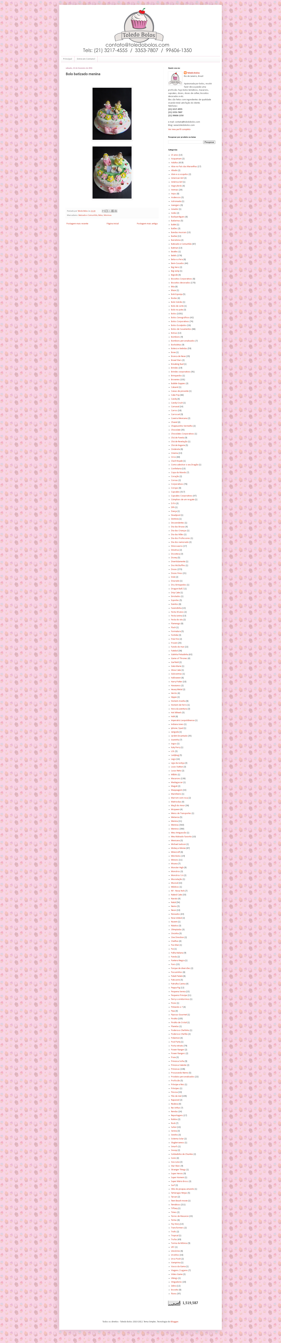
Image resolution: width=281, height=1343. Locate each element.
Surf (173, 1185)
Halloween (176, 678)
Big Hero (175, 267)
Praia (173, 1057)
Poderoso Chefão (179, 1034)
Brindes (174, 368)
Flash (173, 627)
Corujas (174, 488)
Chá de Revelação (179, 441)
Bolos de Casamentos (181, 329)
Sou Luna (175, 1162)
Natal (173, 902)
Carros (174, 410)
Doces (174, 569)
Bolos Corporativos (180, 321)
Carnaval (175, 406)
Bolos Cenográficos (180, 317)
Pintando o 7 (177, 1007)
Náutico (174, 926)
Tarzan (174, 1197)
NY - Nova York (178, 891)
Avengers (175, 205)
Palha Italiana (177, 953)
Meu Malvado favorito (181, 836)
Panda (174, 957)
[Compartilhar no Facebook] (112, 211)
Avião (173, 213)
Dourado (175, 581)
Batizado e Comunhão (88, 215)
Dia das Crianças (179, 530)
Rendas (174, 1111)
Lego (173, 759)
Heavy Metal (176, 689)
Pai (172, 949)
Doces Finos (176, 573)
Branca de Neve (178, 356)
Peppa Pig (175, 988)
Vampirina (176, 1262)
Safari (174, 1127)
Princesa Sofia (177, 1061)
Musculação (176, 879)
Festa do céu (177, 620)
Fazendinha (176, 608)
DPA (173, 507)
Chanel (174, 422)
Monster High (177, 867)
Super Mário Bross (179, 1181)
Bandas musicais (179, 232)
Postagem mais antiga (147, 224)
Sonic (173, 1158)
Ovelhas (175, 941)
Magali (174, 786)
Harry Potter (176, 682)
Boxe (173, 352)
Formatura (176, 631)
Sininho (174, 1135)
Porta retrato (177, 1046)
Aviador (174, 209)
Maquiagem (176, 790)
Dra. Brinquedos (178, 585)
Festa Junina (176, 616)
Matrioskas (176, 802)
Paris (173, 964)
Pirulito (174, 1018)
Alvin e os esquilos (179, 174)
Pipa (173, 1011)
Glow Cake (176, 670)
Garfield (175, 662)
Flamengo (175, 623)
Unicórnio (175, 1251)
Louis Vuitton (177, 767)
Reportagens (177, 1115)
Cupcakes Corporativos (182, 496)
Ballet (173, 224)
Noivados (175, 914)
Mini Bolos (176, 856)
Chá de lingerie (178, 445)
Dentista (175, 519)
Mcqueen (175, 809)
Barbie (174, 236)
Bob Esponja (176, 294)
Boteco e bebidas (179, 348)
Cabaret (174, 387)
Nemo (174, 906)
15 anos (174, 155)
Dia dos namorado (180, 542)
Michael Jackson (178, 844)
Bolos (100, 215)
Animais (174, 190)
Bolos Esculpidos (179, 325)
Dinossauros (177, 546)
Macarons (175, 778)
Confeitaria (176, 468)
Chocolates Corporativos (182, 434)
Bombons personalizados (183, 341)
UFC (173, 1247)
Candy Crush (177, 403)
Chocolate (176, 430)
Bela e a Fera (177, 259)
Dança (174, 511)
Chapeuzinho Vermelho (182, 426)
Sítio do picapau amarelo (182, 1189)
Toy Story (175, 1224)
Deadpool (175, 515)
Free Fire (175, 639)
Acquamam (176, 159)
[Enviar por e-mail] (103, 211)
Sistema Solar (177, 1139)
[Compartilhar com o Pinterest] (115, 211)
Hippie (174, 697)
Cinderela (175, 449)
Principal (67, 59)
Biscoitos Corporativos (181, 279)
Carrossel (175, 414)
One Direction (177, 937)
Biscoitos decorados (180, 283)
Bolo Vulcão (176, 302)
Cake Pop (175, 395)
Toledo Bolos (193, 73)
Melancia (175, 817)
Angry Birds (176, 186)
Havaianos (176, 685)
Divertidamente (178, 561)
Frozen (174, 643)
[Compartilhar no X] (109, 211)
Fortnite (174, 635)
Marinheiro (176, 794)
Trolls (173, 1232)
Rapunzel (175, 1100)
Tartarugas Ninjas (179, 1193)
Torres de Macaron (180, 1216)
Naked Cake (176, 895)
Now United (176, 918)
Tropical (174, 1235)
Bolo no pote (177, 310)
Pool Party (176, 1042)
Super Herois (177, 1173)
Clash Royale (177, 461)
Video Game (177, 1274)
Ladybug (175, 755)
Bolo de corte (177, 306)
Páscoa (174, 1092)
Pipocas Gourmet (179, 1015)
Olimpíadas (176, 929)
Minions (174, 860)
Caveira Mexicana (179, 418)
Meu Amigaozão (178, 833)
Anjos (173, 194)
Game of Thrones (179, 658)
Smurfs (174, 1146)
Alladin (174, 170)
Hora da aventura (179, 709)
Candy (174, 399)
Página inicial (113, 224)
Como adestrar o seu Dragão (184, 465)
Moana (174, 864)
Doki (173, 577)
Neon (173, 910)
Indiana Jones (177, 724)
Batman (174, 248)
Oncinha (175, 933)
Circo (173, 457)
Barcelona (176, 240)
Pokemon (175, 1038)
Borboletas (176, 345)
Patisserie (175, 980)
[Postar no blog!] (106, 211)
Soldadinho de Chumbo (182, 1154)
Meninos (175, 829)
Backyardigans (178, 217)
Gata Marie (176, 666)
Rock (173, 1123)
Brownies (175, 379)
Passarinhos (176, 972)
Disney (174, 558)
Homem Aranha (178, 701)
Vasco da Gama (178, 1266)
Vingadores (176, 1282)
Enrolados (176, 596)
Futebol (174, 651)
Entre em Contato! (86, 59)
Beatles (174, 252)
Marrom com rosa (179, 798)
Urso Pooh (176, 1259)
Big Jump (175, 271)
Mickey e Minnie (178, 848)
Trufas (174, 1239)
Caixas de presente (180, 391)
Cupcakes (175, 492)
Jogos (174, 744)
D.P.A (173, 503)
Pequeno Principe (179, 995)
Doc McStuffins (178, 565)
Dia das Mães (177, 534)
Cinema (174, 453)
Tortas (174, 1220)
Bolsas (174, 333)
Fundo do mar (177, 647)
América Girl (176, 182)
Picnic (173, 1003)
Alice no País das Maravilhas (184, 166)
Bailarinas (175, 221)
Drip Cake (175, 592)
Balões (174, 228)
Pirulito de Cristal (179, 1022)
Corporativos (177, 484)
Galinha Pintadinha (179, 654)
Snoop (174, 1150)
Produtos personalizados (182, 1077)
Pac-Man (175, 945)
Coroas (174, 480)
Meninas (108, 215)
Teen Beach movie (179, 1201)
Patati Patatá (177, 976)
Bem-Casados (177, 263)
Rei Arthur (175, 1108)
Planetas (175, 1026)
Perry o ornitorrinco (180, 999)
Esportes (175, 600)
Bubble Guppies (178, 383)
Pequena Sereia (178, 991)
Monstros (175, 871)
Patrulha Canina (178, 984)
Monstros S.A (177, 875)
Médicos (175, 887)
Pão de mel (176, 1096)
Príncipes (175, 1088)
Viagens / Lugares (179, 1270)
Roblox (174, 1119)
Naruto (174, 899)
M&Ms (174, 774)
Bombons (175, 337)
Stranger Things (178, 1170)
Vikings (174, 1278)
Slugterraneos (177, 1142)
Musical (174, 883)
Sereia (174, 1131)
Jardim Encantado (179, 736)
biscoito (174, 1290)
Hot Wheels (176, 712)
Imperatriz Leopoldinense (183, 720)
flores (174, 1294)
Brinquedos (176, 376)
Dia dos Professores (180, 538)
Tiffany (174, 1208)
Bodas (174, 298)
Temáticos (175, 1205)
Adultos (174, 162)
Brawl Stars (176, 360)
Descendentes (177, 523)
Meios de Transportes (181, 813)
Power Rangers (178, 1053)
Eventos (174, 604)
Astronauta (176, 201)
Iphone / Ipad (177, 728)
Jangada (175, 732)
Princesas (175, 1069)
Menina (174, 821)
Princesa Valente (178, 1065)
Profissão (175, 1080)
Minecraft (175, 852)
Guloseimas (176, 674)
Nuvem (174, 922)
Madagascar (177, 782)
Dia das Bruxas (178, 527)
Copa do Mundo (178, 472)
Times (174, 1212)
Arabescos (176, 197)
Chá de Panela (177, 438)
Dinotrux (175, 550)
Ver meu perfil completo (179, 129)
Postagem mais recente (77, 224)
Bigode (174, 275)
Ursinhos (175, 1255)
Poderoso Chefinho (180, 1030)
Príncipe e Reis (177, 1084)
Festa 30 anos (177, 612)
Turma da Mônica (179, 1243)
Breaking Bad (177, 364)
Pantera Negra (178, 960)
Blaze (173, 290)
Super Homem (177, 1177)
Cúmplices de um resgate (182, 499)
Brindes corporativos (181, 372)
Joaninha (175, 740)
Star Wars (175, 1166)
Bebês (174, 255)
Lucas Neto (176, 771)
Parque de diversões (180, 968)
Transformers (177, 1228)
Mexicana (175, 840)
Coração (175, 476)
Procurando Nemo (179, 1073)
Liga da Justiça (177, 763)
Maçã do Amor (178, 805)
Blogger (174, 1322)
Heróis (174, 693)
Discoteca (175, 554)
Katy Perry (175, 747)
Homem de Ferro (179, 705)
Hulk (173, 716)
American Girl (177, 178)
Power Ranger (177, 1050)
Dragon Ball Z (177, 589)
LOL (173, 751)
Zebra (173, 1286)
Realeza (174, 1104)
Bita (173, 286)
